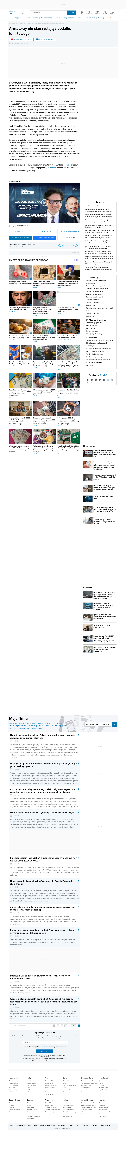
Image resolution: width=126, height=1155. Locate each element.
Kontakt (85, 1125)
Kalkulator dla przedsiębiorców (96, 286)
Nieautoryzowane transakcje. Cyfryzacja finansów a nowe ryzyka (98, 226)
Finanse (48, 723)
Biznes (35, 18)
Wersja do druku (22, 231)
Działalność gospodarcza (94, 323)
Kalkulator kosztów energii (94, 297)
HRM (28, 1092)
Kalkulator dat (90, 316)
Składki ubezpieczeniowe (88, 1107)
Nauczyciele (30, 1107)
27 (100, 380)
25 (92, 380)
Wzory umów (103, 1109)
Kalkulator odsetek (68, 1109)
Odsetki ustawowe (86, 1112)
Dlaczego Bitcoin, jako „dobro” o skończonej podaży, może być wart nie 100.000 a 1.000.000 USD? (99, 231)
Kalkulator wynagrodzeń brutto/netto (97, 288)
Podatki (54, 726)
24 (88, 380)
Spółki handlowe (91, 325)
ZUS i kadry (12, 1087)
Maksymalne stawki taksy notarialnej (98, 359)
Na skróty (102, 1100)
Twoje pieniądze (69, 18)
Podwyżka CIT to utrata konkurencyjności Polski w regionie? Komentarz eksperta (98, 252)
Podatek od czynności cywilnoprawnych (99, 357)
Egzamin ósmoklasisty (33, 1116)
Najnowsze (100, 206)
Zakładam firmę (24, 723)
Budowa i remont (104, 1087)
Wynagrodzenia (31, 1083)
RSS (78, 1125)
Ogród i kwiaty (103, 1089)
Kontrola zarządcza (92, 331)
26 (96, 380)
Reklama (94, 1125)
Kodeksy (47, 1114)
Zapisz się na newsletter (71, 231)
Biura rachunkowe (87, 1078)
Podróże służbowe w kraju (94, 354)
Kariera (71, 1125)
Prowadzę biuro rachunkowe (89, 1083)
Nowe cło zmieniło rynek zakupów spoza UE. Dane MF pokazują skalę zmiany (98, 236)
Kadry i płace (13, 1112)
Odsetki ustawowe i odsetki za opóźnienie (99, 340)
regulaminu (45, 1046)
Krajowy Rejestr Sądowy (94, 334)
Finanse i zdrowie (68, 1092)
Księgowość (18, 18)
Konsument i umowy (51, 1085)
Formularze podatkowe (105, 1112)
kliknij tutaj (54, 1060)
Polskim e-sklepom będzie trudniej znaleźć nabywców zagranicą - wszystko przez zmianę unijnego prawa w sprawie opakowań (99, 221)
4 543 (73, 1025)
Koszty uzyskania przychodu (95, 351)
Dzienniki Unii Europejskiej (52, 1109)
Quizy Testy (89, 365)
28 (104, 380)
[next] (79, 1026)
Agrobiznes (63, 726)
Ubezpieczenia (31, 1085)
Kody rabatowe (103, 1107)
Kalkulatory (93, 277)
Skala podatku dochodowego (89, 1114)
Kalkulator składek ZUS (93, 302)
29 (108, 380)
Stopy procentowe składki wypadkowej (98, 348)
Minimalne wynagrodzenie (88, 1105)
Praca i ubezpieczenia (35, 726)
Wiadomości (102, 1081)
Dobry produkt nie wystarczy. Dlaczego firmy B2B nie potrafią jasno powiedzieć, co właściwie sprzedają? (99, 263)
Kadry (28, 18)
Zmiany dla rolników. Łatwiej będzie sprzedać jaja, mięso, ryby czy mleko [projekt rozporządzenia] (99, 242)
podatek (66, 165)
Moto (79, 18)
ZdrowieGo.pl (103, 1103)
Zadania (11, 1107)
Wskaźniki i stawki (87, 1100)
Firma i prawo (89, 446)
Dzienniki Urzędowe (51, 1107)
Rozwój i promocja (14, 1109)
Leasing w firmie (58, 723)
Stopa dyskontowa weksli (94, 362)
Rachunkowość (13, 1083)
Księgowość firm (14, 1078)
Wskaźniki (92, 337)
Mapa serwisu (105, 1125)
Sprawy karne (49, 1083)
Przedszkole (30, 1103)
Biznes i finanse (67, 1081)
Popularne (91, 206)
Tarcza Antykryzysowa (34, 728)
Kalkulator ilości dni (92, 313)
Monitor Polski (49, 1105)
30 (112, 380)
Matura (29, 1114)
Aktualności (30, 23)
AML (82, 1092)
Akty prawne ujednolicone (52, 1112)
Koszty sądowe (91, 328)
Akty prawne (49, 1100)
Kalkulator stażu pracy (69, 1112)
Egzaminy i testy (32, 1109)
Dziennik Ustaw (49, 1103)
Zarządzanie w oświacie (34, 1112)
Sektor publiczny (46, 18)
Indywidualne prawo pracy (34, 1081)
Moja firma (22, 23)
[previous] (54, 1026)
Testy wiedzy (30, 1118)
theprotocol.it (103, 1114)
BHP (28, 1089)
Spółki (34, 723)
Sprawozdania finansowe (88, 1089)
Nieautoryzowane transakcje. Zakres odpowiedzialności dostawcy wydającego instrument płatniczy (98, 210)
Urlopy (29, 1087)
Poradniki (21, 728)
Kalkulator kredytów (92, 300)
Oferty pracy (102, 1116)
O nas (11, 1125)
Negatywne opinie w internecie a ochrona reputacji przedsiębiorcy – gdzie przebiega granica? (99, 216)
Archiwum (102, 1105)
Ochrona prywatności (23, 1125)
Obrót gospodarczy (14, 1085)
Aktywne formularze (97, 320)
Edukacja (101, 18)
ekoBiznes (12, 728)
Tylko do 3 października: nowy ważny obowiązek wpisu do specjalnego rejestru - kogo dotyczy (99, 268)
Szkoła (29, 1105)
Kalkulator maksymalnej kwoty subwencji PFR (99, 309)
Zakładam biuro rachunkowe (89, 1081)
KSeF (110, 18)
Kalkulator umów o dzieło (94, 294)
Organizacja (12, 1103)
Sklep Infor (48, 1092)
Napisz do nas (46, 231)
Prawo (58, 18)
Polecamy (87, 587)
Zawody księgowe (14, 1089)
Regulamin (61, 1125)
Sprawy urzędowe (50, 1087)
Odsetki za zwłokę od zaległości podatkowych (96, 344)
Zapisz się (44, 1051)
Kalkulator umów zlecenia (94, 291)
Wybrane (109, 206)
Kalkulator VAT (91, 305)
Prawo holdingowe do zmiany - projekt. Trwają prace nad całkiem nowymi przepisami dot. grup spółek (98, 247)
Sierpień (103, 375)
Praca (46, 1089)
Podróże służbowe (86, 1109)
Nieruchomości (90, 18)
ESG (45, 728)
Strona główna (13, 23)
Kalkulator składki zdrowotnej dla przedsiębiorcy (96, 282)
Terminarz (93, 375)
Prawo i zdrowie (49, 1094)
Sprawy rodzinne (50, 1081)
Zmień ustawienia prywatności (44, 1125)
